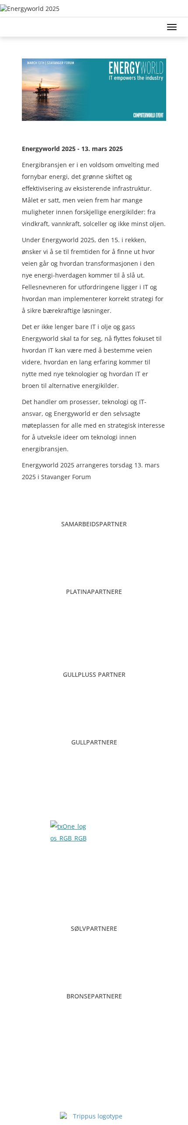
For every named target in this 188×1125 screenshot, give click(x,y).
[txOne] (69, 831)
